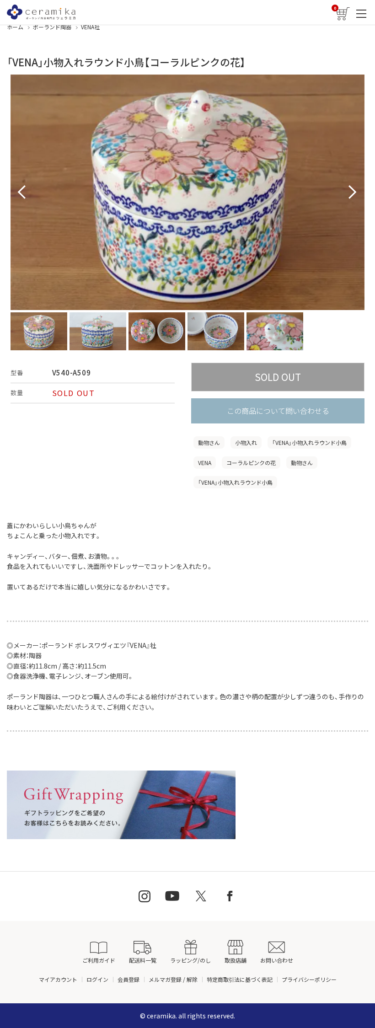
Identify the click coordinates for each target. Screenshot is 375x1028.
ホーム (15, 27)
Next (352, 192)
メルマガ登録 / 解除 (173, 979)
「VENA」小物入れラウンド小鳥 (309, 442)
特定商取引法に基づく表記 (240, 979)
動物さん (209, 442)
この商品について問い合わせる (278, 410)
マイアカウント (58, 979)
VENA (204, 462)
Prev (22, 192)
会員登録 (128, 979)
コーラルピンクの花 (251, 462)
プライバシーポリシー (309, 979)
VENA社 (90, 27)
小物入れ (246, 442)
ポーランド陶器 (52, 27)
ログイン (97, 979)
